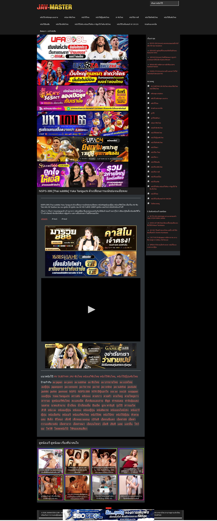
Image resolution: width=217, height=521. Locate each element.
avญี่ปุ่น (45, 386)
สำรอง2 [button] (64, 219)
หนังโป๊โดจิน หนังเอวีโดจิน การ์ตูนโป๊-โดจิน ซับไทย (93, 24)
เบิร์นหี (95, 419)
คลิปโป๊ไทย (154, 103)
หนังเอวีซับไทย (81, 414)
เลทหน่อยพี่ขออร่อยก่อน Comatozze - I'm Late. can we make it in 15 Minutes (131, 471)
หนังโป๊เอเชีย (155, 182)
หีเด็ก (50, 419)
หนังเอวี (66, 414)
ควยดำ (107, 396)
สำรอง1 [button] (54, 219)
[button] (90, 309)
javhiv (53, 391)
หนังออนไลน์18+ (120, 410)
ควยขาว (97, 396)
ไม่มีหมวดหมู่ (155, 204)
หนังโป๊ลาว (154, 157)
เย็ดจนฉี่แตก (108, 419)
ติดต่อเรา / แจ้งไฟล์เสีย (48, 31)
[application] (90, 309)
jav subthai (120, 386)
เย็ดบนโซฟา (93, 424)
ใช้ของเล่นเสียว (78, 428)
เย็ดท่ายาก (65, 424)
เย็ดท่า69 (122, 419)
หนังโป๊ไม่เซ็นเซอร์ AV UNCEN (127, 24)
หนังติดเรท (102, 410)
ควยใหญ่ (118, 396)
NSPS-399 (84, 391)
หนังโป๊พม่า (154, 147)
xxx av (114, 391)
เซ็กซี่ (68, 419)
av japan (57, 382)
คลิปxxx (86, 396)
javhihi (44, 391)
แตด (120, 424)
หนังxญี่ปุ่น (89, 410)
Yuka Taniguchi (61, 396)
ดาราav (45, 400)
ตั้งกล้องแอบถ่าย (94, 400)
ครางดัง (75, 396)
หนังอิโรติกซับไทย (157, 128)
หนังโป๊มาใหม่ (155, 152)
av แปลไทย (126, 382)
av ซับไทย (93, 382)
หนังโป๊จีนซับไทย (170, 17)
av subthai (80, 382)
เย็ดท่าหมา (79, 424)
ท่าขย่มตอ (117, 400)
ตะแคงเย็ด (77, 400)
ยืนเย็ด (96, 405)
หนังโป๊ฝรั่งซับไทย (151, 17)
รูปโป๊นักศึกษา (155, 118)
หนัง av (52, 410)
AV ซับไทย (119, 17)
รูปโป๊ (152, 113)
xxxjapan (133, 391)
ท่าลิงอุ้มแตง (132, 400)
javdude (132, 386)
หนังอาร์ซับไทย (69, 17)
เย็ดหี (105, 424)
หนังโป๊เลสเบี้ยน (156, 177)
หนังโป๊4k (96, 414)
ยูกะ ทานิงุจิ (108, 405)
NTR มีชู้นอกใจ (100, 391)
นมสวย (45, 405)
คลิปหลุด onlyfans (157, 93)
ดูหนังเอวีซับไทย (61, 400)
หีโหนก (59, 419)
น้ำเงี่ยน (71, 405)
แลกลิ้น (128, 424)
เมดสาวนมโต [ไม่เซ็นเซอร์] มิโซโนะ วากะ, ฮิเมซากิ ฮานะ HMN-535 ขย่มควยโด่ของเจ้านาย (104, 470)
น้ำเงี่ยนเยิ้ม (84, 405)
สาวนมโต (129, 405)
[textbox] (164, 3)
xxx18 (123, 391)
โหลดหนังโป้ (61, 428)
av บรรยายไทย (109, 382)
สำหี (43, 410)
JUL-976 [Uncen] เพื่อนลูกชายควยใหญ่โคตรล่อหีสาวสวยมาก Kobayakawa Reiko (77, 497)
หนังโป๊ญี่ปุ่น (122, 414)
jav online (106, 386)
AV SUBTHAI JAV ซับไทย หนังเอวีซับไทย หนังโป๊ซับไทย (84, 376)
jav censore (71, 386)
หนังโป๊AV (108, 414)
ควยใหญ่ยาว (132, 396)
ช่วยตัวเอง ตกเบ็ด (151, 24)
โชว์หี (49, 428)
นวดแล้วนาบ (58, 405)
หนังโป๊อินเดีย (45, 24)
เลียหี (113, 424)
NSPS (72, 391)
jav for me (85, 386)
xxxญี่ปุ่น (46, 396)
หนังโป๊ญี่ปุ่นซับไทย (102, 17)
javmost (63, 391)
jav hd (96, 386)
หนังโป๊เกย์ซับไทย (62, 24)
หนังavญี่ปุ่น (64, 410)
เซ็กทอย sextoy (81, 419)
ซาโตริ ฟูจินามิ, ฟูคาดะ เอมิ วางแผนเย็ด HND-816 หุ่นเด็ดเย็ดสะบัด (77, 470)
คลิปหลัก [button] (44, 219)
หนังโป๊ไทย (85, 17)
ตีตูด (107, 400)
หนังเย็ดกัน (54, 414)
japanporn (57, 386)
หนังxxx (77, 410)
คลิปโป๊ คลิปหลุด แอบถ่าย (49, 17)
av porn (68, 382)
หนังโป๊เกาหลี (134, 17)
